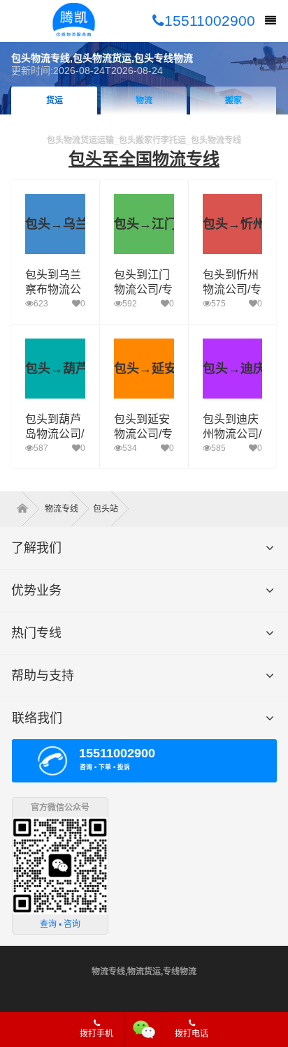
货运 (54, 100)
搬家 (233, 100)
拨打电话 (191, 1034)
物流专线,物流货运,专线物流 (144, 972)
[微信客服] (144, 1029)
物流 (144, 100)
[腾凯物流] (27, 508)
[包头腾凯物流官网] (74, 21)
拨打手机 (96, 1034)
